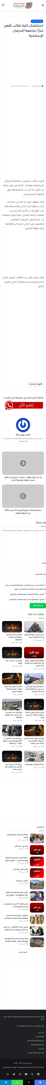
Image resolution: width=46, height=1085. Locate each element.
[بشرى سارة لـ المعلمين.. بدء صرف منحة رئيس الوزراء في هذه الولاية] (37, 931)
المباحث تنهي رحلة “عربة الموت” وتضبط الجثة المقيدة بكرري (13, 689)
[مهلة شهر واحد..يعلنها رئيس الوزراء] (37, 838)
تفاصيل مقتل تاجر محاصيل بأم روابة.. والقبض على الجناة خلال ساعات (34, 741)
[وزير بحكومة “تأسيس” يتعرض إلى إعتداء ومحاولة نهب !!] (37, 908)
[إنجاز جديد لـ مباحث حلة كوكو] (12, 652)
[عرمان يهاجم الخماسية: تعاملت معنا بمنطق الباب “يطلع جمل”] (37, 896)
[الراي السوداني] (23, 5)
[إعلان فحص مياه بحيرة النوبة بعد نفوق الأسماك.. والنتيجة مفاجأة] (37, 942)
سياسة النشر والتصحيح (35, 1041)
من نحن (41, 1033)
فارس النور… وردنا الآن (20, 869)
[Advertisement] (24, 60)
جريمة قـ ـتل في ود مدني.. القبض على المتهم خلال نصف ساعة (13, 767)
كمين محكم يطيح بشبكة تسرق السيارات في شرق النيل (35, 715)
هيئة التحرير (40, 1037)
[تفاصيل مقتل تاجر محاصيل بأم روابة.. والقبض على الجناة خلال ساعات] (34, 730)
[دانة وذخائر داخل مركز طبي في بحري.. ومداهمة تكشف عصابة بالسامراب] (34, 678)
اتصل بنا (41, 1049)
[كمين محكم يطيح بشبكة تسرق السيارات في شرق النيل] (34, 704)
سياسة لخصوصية (37, 1045)
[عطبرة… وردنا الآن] (37, 884)
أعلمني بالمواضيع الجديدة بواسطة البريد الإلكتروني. (26, 600)
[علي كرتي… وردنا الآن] (37, 850)
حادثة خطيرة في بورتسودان (34, 764)
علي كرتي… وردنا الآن (21, 846)
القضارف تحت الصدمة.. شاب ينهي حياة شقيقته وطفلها (13, 715)
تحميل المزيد (23, 952)
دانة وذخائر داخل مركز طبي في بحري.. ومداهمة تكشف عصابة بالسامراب (34, 689)
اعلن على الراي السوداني (36, 1053)
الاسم (43, 563)
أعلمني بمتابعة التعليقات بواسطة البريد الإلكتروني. (26, 594)
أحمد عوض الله (36, 86)
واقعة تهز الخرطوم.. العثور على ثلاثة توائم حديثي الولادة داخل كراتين (34, 663)
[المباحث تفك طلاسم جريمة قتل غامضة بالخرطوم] (12, 626)
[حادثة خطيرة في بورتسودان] (34, 756)
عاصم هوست (7, 1067)
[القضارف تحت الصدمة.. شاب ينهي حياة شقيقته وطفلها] (12, 704)
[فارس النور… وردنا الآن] (37, 873)
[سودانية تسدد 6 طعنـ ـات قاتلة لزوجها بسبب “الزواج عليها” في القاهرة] (12, 730)
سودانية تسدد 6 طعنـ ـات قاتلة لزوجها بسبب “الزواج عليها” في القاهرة (12, 741)
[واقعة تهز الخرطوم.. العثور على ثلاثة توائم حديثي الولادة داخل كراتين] (34, 652)
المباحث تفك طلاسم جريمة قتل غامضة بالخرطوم (14, 637)
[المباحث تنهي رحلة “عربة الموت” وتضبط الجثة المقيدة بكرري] (12, 678)
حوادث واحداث (37, 21)
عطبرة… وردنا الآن (22, 881)
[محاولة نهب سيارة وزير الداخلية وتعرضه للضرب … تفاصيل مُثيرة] (37, 861)
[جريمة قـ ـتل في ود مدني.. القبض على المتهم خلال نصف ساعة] (12, 756)
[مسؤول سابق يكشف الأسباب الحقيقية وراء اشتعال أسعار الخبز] (37, 919)
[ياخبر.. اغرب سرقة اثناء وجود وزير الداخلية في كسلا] (34, 626)
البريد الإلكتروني (40, 574)
